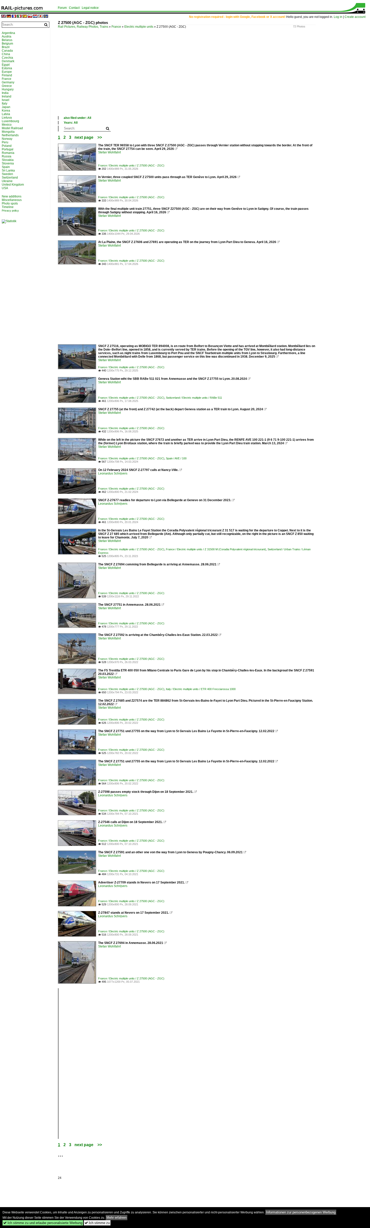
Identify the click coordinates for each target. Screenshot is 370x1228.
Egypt (6, 64)
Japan (6, 107)
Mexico (7, 124)
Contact (74, 8)
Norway (7, 139)
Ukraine (7, 181)
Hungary (8, 89)
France (116, 26)
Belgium (7, 43)
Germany (8, 82)
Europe (7, 72)
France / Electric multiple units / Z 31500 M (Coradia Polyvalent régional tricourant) (216, 549)
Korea (6, 110)
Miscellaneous (12, 200)
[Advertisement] (209, 78)
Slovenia (8, 163)
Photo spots (10, 203)
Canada (7, 50)
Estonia (7, 68)
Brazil (6, 47)
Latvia (6, 114)
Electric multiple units (138, 26)
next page (84, 137)
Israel (5, 100)
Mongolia (8, 131)
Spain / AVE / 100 (176, 458)
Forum (62, 8)
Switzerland (10, 177)
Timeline (8, 207)
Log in (338, 17)
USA (5, 188)
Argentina (8, 33)
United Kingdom (13, 184)
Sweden (7, 174)
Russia (6, 156)
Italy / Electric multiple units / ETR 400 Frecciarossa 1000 (201, 689)
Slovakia (8, 160)
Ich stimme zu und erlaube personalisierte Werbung (42, 1223)
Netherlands (10, 135)
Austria (6, 36)
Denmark (8, 61)
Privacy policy (10, 210)
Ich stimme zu (97, 1223)
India (5, 93)
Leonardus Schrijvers (112, 473)
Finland (7, 75)
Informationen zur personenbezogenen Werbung (301, 1212)
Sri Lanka (8, 170)
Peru (5, 142)
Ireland (6, 96)
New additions (11, 196)
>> (99, 137)
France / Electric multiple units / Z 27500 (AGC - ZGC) (131, 165)
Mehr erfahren (116, 1217)
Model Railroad (12, 128)
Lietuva (7, 117)
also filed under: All (77, 118)
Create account (355, 17)
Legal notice (90, 8)
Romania (8, 153)
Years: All (71, 122)
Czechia (7, 57)
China (6, 54)
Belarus (7, 40)
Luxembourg (10, 121)
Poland (7, 146)
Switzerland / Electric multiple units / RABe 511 (194, 397)
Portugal (7, 149)
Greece (7, 86)
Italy (4, 103)
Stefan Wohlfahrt (109, 152)
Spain (6, 167)
